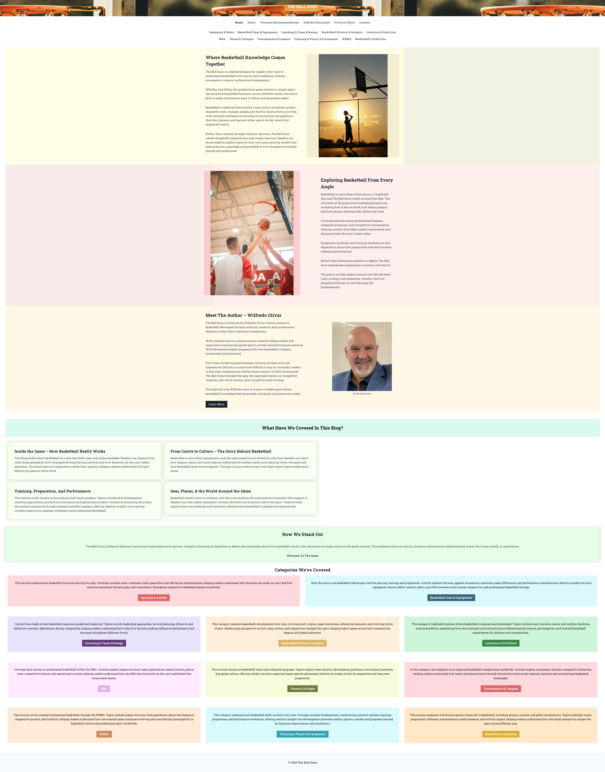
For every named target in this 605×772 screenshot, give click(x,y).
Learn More (216, 404)
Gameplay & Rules (221, 32)
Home (239, 22)
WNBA (346, 39)
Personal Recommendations (279, 22)
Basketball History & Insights (342, 32)
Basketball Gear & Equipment (258, 32)
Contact (364, 22)
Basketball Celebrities (370, 39)
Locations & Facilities (381, 32)
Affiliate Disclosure (316, 22)
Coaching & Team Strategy (299, 32)
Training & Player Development (316, 39)
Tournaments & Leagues (273, 39)
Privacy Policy (344, 22)
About (251, 22)
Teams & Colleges (241, 39)
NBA (222, 39)
